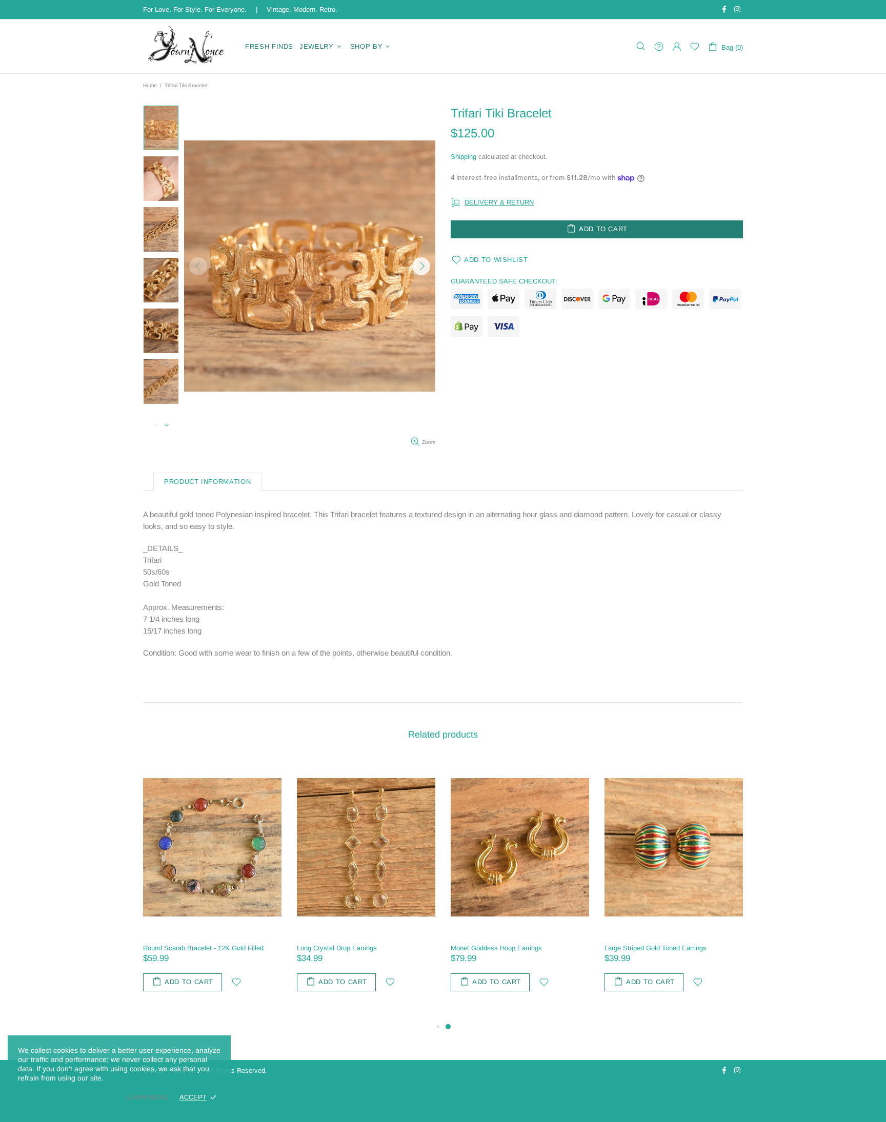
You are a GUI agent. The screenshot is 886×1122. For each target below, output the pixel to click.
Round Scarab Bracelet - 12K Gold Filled (203, 948)
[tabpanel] (520, 885)
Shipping (463, 156)
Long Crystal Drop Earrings (337, 948)
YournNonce (187, 46)
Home (150, 85)
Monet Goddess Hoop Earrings (496, 948)
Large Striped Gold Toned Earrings (656, 948)
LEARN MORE (147, 1097)
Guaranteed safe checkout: (504, 281)
